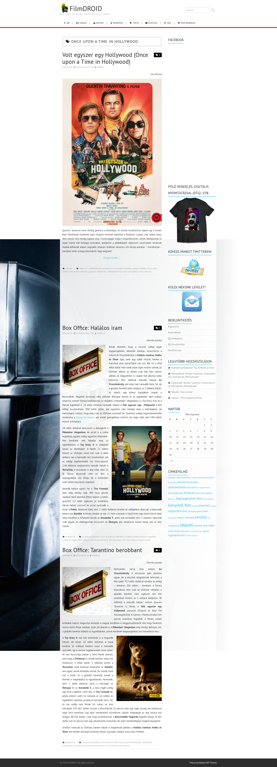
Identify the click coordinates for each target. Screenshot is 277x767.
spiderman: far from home (74, 745)
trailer (83, 23)
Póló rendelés (187, 23)
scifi (208, 518)
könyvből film (179, 505)
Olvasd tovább (112, 257)
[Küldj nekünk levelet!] (192, 301)
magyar (194, 506)
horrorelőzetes (175, 493)
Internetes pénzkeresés (182, 367)
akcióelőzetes (183, 477)
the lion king (115, 540)
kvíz (174, 499)
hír (67, 23)
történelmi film (114, 271)
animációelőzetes (206, 477)
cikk (168, 23)
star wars (208, 525)
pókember (172, 518)
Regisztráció (173, 326)
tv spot (195, 531)
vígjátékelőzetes (176, 535)
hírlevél (189, 493)
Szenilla (101, 333)
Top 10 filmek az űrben (204, 367)
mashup (213, 506)
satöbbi (201, 517)
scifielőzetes (173, 525)
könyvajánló (208, 499)
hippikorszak (95, 268)
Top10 (135, 23)
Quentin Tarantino (97, 271)
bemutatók (172, 482)
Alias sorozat (186, 392)
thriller (171, 531)
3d (169, 477)
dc (188, 482)
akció (173, 477)
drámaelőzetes (177, 487)
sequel (186, 525)
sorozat (197, 525)
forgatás (200, 487)
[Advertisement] (112, 300)
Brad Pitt (84, 268)
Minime (100, 67)
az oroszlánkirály (91, 536)
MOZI (149, 268)
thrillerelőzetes (182, 531)
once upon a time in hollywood (92, 540)
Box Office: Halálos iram (92, 328)
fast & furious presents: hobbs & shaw (120, 536)
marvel (204, 505)
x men (188, 535)
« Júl (171, 460)
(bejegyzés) (175, 338)
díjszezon (192, 487)
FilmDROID (86, 8)
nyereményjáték (194, 511)
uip (200, 531)
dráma (194, 482)
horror (207, 487)
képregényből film (189, 498)
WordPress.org (174, 350)
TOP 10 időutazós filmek (191, 398)
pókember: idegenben (142, 742)
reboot (181, 517)
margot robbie (139, 268)
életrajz (194, 535)
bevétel (182, 482)
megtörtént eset (177, 511)
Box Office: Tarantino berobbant (102, 550)
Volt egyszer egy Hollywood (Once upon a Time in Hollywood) (105, 58)
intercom (200, 493)
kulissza (152, 23)
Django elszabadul (85, 417)
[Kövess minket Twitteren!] (192, 267)
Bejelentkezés (174, 332)
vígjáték (205, 531)
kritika (100, 23)
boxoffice (118, 23)
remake (189, 517)
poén (205, 511)
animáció (194, 478)
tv (191, 531)
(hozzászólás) (176, 344)
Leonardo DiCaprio (123, 268)
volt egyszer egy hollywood (137, 271)
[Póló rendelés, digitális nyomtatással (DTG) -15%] (192, 220)
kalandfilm (107, 268)
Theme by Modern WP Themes (203, 762)
